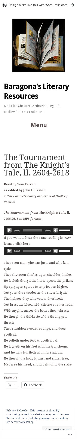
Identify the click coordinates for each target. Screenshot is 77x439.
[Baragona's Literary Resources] (38, 45)
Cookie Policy (25, 422)
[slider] (65, 230)
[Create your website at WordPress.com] (38, 5)
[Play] (9, 230)
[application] (38, 230)
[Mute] (55, 230)
